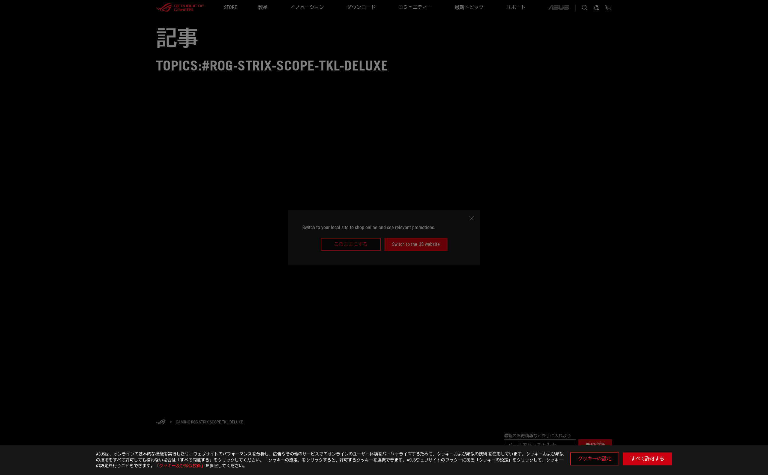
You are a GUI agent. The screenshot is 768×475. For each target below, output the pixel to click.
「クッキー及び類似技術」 (180, 465)
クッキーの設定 (594, 459)
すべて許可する (647, 459)
